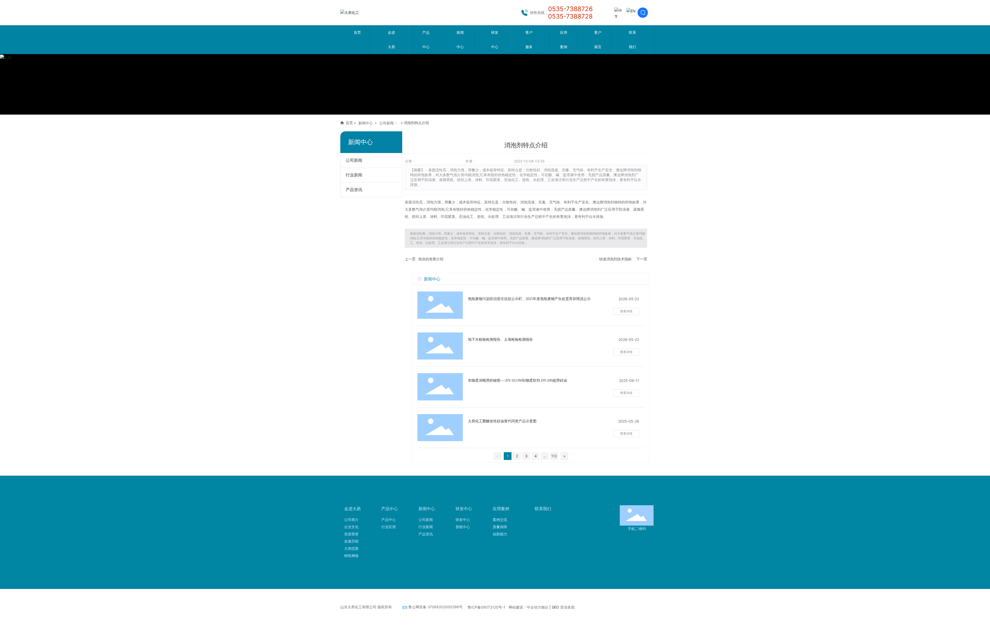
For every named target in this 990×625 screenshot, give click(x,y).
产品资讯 (354, 189)
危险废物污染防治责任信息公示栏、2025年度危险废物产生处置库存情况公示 (529, 299)
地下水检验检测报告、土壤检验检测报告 (500, 339)
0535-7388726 (570, 9)
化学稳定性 (494, 209)
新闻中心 (365, 123)
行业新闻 (354, 175)
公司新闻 (386, 123)
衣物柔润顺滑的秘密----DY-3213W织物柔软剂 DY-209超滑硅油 (517, 380)
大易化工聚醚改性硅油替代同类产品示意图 (502, 421)
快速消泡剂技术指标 (615, 259)
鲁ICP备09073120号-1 (486, 607)
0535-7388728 (570, 16)
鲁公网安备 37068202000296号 (435, 607)
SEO (555, 607)
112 (554, 456)
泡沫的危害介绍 (430, 259)
